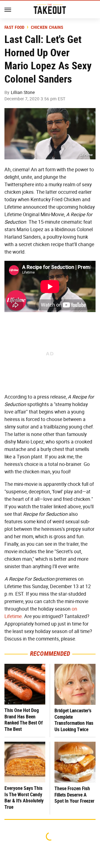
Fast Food (14, 27)
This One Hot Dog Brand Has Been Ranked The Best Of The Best (23, 719)
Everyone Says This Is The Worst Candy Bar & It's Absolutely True (24, 797)
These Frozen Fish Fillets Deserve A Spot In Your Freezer (74, 794)
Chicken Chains (47, 27)
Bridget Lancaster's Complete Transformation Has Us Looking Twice (73, 720)
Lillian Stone (23, 92)
